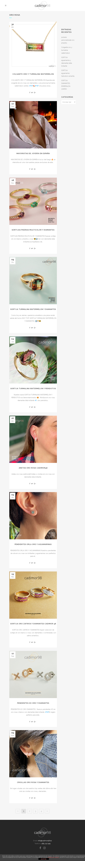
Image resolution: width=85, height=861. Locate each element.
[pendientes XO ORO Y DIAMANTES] (33, 674)
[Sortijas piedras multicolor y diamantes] (33, 201)
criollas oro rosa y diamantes (33, 782)
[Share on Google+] (35, 92)
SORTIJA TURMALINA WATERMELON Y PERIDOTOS (33, 389)
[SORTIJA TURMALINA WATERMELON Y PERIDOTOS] (33, 360)
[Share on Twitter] (32, 92)
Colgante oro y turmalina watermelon (33, 74)
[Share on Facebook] (29, 92)
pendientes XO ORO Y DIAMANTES (33, 703)
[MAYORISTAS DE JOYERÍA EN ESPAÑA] (33, 124)
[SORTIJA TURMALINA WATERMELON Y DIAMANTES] (33, 280)
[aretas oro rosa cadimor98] (33, 439)
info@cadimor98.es (45, 841)
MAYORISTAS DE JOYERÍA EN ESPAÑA (33, 153)
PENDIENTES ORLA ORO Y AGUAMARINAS (33, 544)
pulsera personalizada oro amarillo (67, 40)
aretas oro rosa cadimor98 (33, 468)
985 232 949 (46, 843)
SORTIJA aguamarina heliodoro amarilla (67, 73)
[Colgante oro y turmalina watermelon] (33, 45)
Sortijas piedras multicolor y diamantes (33, 230)
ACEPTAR (43, 859)
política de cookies (53, 857)
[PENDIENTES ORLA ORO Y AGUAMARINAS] (33, 515)
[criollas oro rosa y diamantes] (33, 753)
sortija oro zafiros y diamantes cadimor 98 (33, 624)
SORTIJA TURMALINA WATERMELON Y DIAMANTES (33, 309)
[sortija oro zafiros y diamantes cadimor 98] (33, 595)
